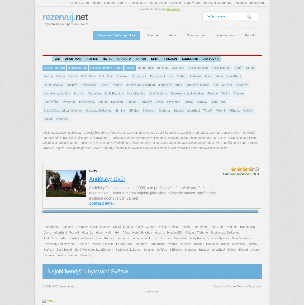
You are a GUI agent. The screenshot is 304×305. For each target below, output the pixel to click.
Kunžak (227, 85)
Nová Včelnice (158, 93)
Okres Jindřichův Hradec (106, 68)
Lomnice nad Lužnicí (57, 93)
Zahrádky (62, 119)
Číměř (238, 68)
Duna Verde (192, 3)
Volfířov (248, 110)
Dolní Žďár (106, 76)
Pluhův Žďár (51, 102)
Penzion (170, 59)
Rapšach (117, 102)
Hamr (208, 76)
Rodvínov (145, 102)
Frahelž (182, 76)
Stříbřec (134, 110)
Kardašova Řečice (197, 85)
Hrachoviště (88, 85)
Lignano (109, 3)
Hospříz (72, 85)
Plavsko (239, 93)
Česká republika (54, 68)
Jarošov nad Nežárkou (140, 85)
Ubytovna (211, 59)
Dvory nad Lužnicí (161, 76)
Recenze (152, 35)
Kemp (155, 59)
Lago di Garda (79, 3)
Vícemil (221, 110)
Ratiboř (131, 102)
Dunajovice (139, 76)
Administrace (225, 35)
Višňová (234, 110)
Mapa (172, 35)
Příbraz (103, 102)
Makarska (241, 3)
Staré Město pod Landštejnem (63, 110)
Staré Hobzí (218, 102)
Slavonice (173, 102)
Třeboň (208, 110)
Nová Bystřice (136, 93)
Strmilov (120, 110)
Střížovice (149, 110)
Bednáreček (146, 68)
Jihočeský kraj (77, 68)
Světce (130, 68)
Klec (215, 85)
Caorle (121, 3)
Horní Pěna (233, 76)
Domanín (122, 76)
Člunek (250, 68)
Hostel (92, 59)
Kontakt (250, 35)
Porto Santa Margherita (217, 3)
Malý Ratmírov (114, 93)
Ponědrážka (87, 102)
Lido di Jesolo (158, 3)
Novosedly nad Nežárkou (187, 93)
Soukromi (190, 59)
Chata (141, 59)
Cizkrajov (178, 68)
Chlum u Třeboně (111, 85)
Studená (164, 110)
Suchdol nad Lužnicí (186, 110)
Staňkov (202, 102)
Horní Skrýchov (53, 85)
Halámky (196, 76)
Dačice (48, 76)
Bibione (96, 3)
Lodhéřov (241, 85)
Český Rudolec (221, 68)
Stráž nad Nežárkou (99, 110)
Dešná (60, 76)
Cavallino (175, 3)
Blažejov (162, 68)
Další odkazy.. (152, 291)
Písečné (212, 93)
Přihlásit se (173, 9)
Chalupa (124, 59)
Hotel (107, 59)
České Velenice (198, 68)
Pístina (225, 93)
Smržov (188, 102)
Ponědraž (69, 102)
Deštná (73, 76)
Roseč (159, 102)
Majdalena (95, 93)
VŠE (57, 59)
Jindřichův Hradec (170, 85)
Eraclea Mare (137, 3)
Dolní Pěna (88, 76)
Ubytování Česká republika (116, 35)
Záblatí (48, 119)
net (66, 19)
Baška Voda (258, 3)
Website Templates (249, 286)
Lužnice (79, 93)
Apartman (73, 59)
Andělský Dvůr (107, 179)
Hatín (219, 76)
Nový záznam (196, 35)
